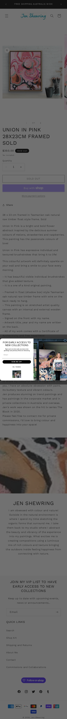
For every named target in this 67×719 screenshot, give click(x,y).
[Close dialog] (65, 340)
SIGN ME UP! (17, 361)
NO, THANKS (17, 367)
